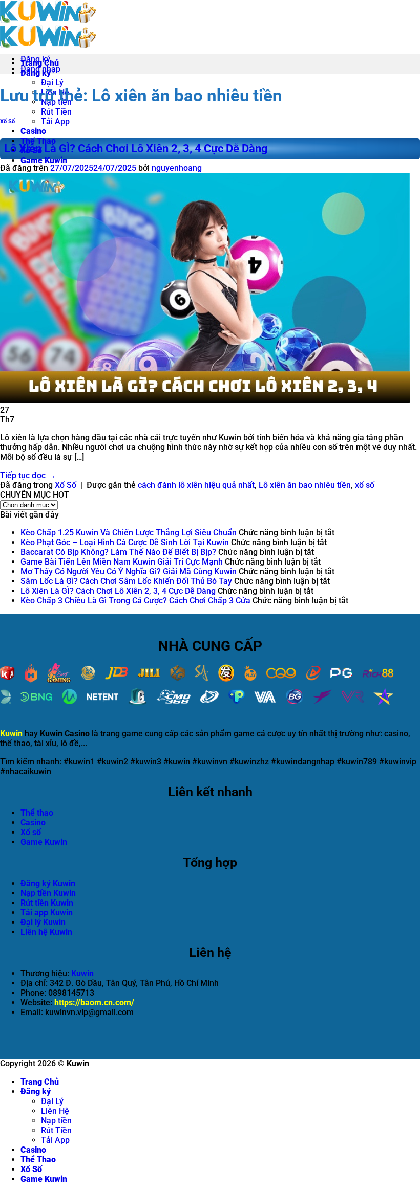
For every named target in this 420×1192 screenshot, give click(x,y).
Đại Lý (52, 82)
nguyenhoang (177, 168)
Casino (33, 131)
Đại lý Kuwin (43, 922)
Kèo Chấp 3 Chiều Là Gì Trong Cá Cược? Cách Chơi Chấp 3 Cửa (135, 600)
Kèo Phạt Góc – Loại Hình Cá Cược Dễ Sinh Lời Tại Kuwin (124, 542)
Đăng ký (35, 1091)
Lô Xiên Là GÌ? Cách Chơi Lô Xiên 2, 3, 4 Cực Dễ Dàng (136, 148)
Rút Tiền (56, 112)
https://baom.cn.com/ (94, 1002)
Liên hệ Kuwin (46, 932)
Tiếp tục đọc (28, 475)
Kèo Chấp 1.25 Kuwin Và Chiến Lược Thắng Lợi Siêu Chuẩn (128, 532)
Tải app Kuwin (46, 912)
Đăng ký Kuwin (47, 883)
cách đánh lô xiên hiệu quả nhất (196, 485)
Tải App (55, 121)
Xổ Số (7, 121)
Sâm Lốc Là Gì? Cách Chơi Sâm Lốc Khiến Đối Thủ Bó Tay (126, 581)
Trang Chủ (39, 1082)
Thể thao (36, 813)
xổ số (364, 485)
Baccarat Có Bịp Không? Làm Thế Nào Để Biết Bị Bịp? (118, 552)
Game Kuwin (43, 160)
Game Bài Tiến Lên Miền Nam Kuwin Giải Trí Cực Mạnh (121, 562)
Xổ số (30, 832)
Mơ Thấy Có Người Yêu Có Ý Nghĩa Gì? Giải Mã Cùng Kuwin (128, 571)
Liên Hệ (55, 1111)
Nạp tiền (56, 1121)
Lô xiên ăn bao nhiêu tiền (305, 485)
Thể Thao (38, 141)
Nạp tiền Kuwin (48, 893)
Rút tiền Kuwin (46, 903)
